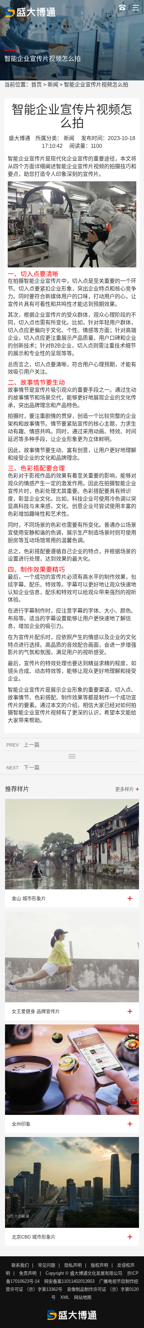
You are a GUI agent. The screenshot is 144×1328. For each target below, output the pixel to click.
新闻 (53, 84)
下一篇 (31, 767)
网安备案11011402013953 (69, 1281)
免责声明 (28, 1273)
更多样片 (124, 789)
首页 (36, 84)
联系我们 (20, 1265)
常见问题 (46, 1265)
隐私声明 (73, 1265)
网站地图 (82, 1297)
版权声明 (99, 1265)
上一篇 (31, 745)
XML (64, 1297)
